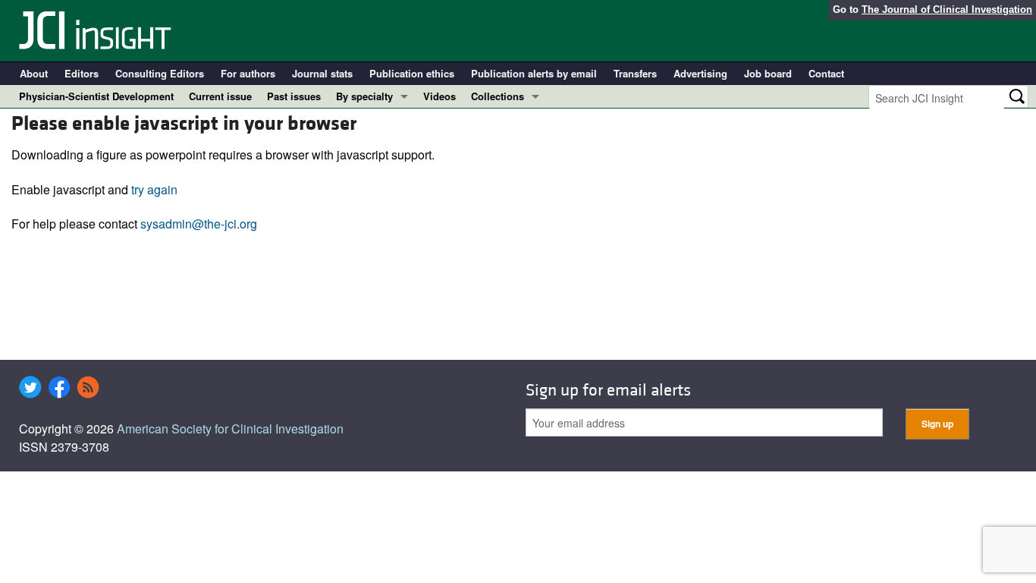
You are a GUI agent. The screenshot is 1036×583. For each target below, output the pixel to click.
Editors (81, 73)
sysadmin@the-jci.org (198, 223)
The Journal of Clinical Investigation (947, 9)
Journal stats (322, 73)
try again (154, 189)
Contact (826, 73)
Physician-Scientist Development (96, 96)
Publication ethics (411, 73)
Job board (768, 73)
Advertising (700, 73)
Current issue (220, 96)
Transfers (635, 73)
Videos (439, 96)
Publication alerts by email (534, 73)
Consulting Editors (159, 73)
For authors (248, 73)
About (34, 73)
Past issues (294, 96)
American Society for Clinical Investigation (230, 428)
